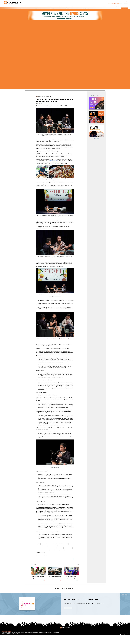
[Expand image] (42, 171)
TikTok (67, 543)
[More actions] (73, 96)
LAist (56, 545)
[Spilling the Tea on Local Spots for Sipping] (38, 571)
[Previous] (123, 595)
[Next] (126, 595)
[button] (126, 4)
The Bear (57, 549)
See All (78, 564)
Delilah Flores (61, 545)
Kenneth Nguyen (39, 547)
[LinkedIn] (124, 634)
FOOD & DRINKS (38, 552)
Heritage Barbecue (55, 543)
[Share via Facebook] (36, 555)
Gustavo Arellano (48, 543)
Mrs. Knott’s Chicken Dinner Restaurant (42, 549)
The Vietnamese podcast (46, 547)
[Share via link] (44, 555)
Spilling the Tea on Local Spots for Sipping (38, 577)
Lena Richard (62, 549)
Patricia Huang (54, 547)
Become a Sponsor (96, 138)
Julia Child (67, 549)
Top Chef (38, 543)
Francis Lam (45, 545)
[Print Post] (46, 555)
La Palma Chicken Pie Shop (68, 547)
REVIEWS (43, 552)
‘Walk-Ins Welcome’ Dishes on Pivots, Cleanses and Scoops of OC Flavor (71, 577)
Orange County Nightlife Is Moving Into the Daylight (55, 577)
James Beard (43, 543)
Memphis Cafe (52, 549)
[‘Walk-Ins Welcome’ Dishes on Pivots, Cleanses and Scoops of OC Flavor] (71, 571)
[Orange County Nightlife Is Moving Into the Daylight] (55, 571)
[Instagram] (122, 634)
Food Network (62, 543)
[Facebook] (120, 634)
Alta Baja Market (39, 545)
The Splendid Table (51, 545)
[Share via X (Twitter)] (39, 555)
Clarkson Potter (60, 547)
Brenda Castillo (66, 545)
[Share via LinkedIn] (41, 555)
